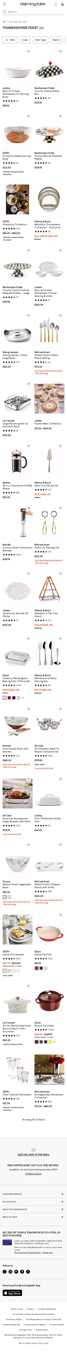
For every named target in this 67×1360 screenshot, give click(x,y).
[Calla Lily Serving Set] (49, 522)
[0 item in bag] (62, 4)
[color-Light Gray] (9, 971)
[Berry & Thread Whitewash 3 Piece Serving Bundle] (49, 265)
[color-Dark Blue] (41, 968)
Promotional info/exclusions (27, 1253)
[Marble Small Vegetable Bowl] (18, 859)
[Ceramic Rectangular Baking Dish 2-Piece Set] (18, 653)
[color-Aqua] (18, 971)
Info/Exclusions (33, 1174)
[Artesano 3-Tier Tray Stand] (49, 588)
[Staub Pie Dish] (49, 929)
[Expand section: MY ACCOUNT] (33, 1202)
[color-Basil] (41, 1042)
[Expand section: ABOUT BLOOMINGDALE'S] (33, 1209)
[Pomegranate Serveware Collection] (49, 1069)
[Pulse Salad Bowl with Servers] (18, 724)
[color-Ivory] (18, 698)
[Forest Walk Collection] (49, 398)
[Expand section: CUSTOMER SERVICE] (33, 1194)
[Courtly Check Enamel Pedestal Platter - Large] (18, 265)
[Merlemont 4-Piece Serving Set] (49, 653)
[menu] (5, 4)
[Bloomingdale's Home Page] (33, 4)
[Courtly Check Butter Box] (49, 66)
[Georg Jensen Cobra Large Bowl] (18, 330)
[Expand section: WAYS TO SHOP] (33, 1217)
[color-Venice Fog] (4, 897)
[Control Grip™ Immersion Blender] (18, 522)
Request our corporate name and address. (33, 1338)
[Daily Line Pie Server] (49, 460)
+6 (22, 698)
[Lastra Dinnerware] (18, 929)
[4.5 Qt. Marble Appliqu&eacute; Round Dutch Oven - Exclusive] (18, 1001)
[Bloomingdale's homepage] (5, 22)
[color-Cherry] (9, 698)
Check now (47, 1253)
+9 (54, 1042)
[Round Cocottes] (49, 1001)
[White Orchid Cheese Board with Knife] (49, 859)
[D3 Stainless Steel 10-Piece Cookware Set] (49, 724)
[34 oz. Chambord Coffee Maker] (18, 460)
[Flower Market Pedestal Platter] (49, 131)
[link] (18, 96)
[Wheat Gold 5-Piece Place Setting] (49, 330)
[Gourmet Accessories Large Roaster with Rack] (18, 793)
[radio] (5, 698)
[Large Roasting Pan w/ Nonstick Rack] (18, 398)
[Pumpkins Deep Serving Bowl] (18, 131)
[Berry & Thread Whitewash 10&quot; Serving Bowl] (18, 66)
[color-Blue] (13, 698)
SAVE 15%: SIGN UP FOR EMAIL (34, 1155)
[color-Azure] (9, 897)
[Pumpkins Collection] (18, 199)
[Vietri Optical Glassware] (18, 1069)
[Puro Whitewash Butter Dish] (49, 793)
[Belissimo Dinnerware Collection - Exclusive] (49, 199)
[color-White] (4, 698)
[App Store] (12, 1293)
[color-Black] (45, 1042)
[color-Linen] (13, 971)
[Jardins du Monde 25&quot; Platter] (18, 588)
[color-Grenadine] (36, 1042)
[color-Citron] (50, 1042)
